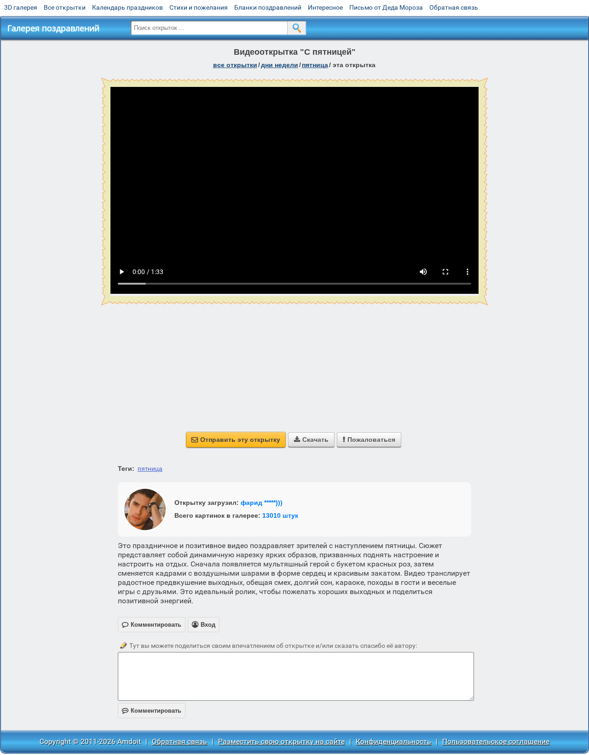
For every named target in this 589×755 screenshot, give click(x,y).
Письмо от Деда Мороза (386, 7)
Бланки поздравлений (267, 7)
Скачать (311, 439)
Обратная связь (453, 7)
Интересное (325, 7)
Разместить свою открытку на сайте (281, 741)
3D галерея (20, 7)
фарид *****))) (262, 502)
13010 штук (280, 515)
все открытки (235, 65)
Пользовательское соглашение (495, 741)
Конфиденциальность (393, 741)
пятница (315, 65)
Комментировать (151, 710)
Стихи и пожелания (198, 7)
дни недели (279, 65)
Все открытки (65, 7)
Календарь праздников (127, 7)
